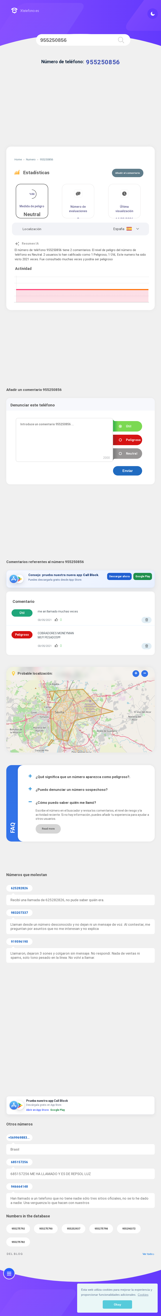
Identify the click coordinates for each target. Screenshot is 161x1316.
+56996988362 (19, 1137)
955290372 (128, 1228)
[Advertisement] (80, 111)
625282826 (19, 888)
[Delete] (147, 620)
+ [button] (136, 673)
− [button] (144, 673)
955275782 (18, 1242)
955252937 (73, 1228)
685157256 (19, 1162)
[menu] (9, 1273)
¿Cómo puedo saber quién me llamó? (66, 802)
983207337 (19, 913)
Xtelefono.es (29, 11)
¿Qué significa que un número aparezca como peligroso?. (83, 777)
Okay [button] (117, 1304)
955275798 (101, 1228)
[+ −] (80, 717)
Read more (48, 828)
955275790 (45, 1228)
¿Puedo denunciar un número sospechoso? (72, 790)
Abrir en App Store (37, 1109)
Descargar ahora (119, 576)
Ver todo (148, 1253)
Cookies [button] (143, 1294)
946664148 (19, 1186)
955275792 (18, 1228)
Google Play (142, 576)
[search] (121, 40)
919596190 (19, 941)
